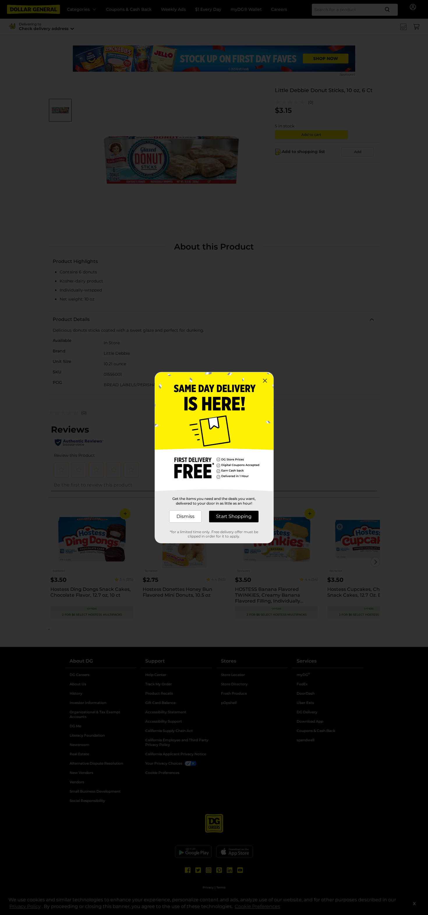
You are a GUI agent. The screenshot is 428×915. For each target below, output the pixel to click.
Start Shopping (234, 516)
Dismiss (185, 516)
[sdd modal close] (265, 380)
